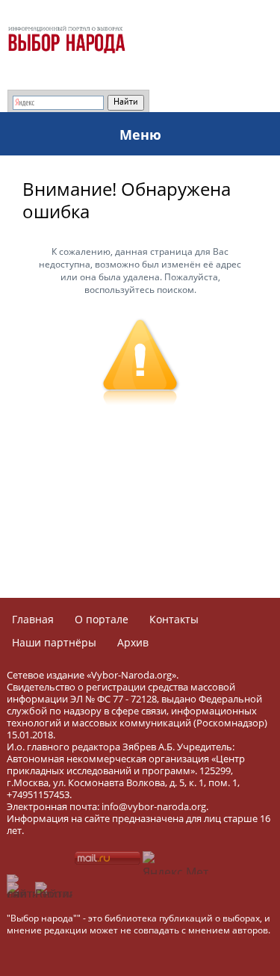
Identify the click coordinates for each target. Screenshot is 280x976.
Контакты (174, 619)
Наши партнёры (54, 642)
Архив (133, 642)
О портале (101, 619)
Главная (33, 619)
